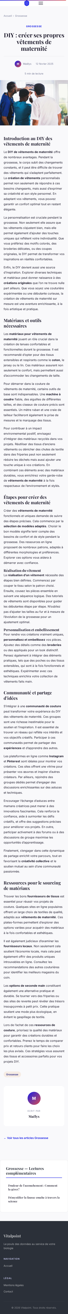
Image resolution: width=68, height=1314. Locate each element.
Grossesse (21, 15)
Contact (8, 1291)
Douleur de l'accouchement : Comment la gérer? (32, 1187)
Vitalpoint (12, 1235)
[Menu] (40, 3)
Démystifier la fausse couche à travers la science (34, 1199)
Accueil (8, 15)
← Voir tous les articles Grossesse (26, 1138)
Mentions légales (14, 1285)
